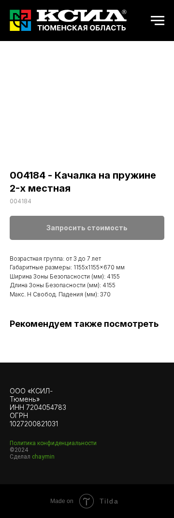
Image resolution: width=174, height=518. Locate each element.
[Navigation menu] (157, 21)
